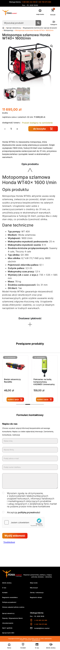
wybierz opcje (13, 399)
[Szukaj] (38, 23)
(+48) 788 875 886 (44, 2)
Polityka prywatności (9, 602)
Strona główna (3, 28)
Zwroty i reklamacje (37, 592)
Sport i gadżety (7, 628)
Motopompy (8, 30)
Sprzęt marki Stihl (8, 633)
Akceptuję (23, 512)
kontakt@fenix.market (41, 628)
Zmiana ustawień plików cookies (13, 607)
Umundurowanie (7, 623)
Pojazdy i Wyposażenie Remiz (12, 618)
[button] (51, 46)
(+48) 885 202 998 (28, 2)
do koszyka (39, 128)
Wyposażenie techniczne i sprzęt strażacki (40, 28)
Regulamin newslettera (10, 597)
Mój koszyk (34, 587)
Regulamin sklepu (36, 597)
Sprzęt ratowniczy (13, 28)
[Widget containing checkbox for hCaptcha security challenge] (23, 522)
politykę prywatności (29, 512)
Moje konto (34, 583)
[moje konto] (40, 10)
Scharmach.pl (36, 640)
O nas (4, 587)
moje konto (40, 14)
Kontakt (4, 592)
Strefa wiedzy (7, 583)
